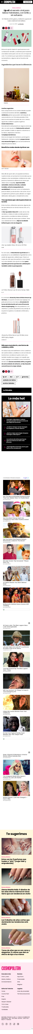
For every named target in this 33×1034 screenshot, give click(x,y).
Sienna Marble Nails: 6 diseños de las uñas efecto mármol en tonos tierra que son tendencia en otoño (16, 891)
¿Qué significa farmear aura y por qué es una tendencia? (17, 447)
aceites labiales (8, 383)
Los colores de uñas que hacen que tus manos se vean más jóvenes (16, 440)
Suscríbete (27, 2)
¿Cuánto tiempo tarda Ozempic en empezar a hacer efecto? (16, 427)
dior (11, 377)
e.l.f (17, 377)
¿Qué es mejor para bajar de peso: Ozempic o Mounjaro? (17, 433)
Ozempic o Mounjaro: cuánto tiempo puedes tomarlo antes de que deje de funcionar (17, 421)
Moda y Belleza (16, 8)
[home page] (9, 2)
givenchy (25, 377)
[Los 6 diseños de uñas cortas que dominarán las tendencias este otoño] (16, 907)
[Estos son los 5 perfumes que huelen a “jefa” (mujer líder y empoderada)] (16, 846)
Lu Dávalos (21, 24)
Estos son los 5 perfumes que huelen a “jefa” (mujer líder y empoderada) (14, 861)
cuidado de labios (9, 380)
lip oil (5, 377)
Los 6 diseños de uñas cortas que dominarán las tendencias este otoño (16, 922)
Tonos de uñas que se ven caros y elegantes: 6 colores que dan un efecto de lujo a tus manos (16, 952)
